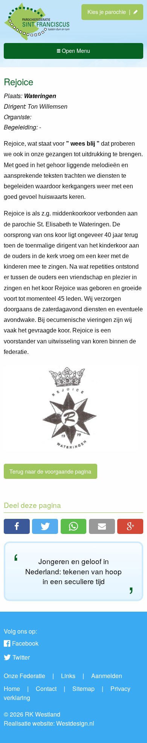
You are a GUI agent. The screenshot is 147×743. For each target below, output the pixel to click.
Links (68, 675)
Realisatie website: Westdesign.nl (49, 723)
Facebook (25, 643)
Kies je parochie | (110, 11)
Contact (46, 688)
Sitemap (83, 688)
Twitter (21, 657)
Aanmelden (106, 675)
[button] (17, 526)
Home (12, 688)
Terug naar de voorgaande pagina (50, 471)
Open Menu (75, 50)
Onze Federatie (24, 675)
